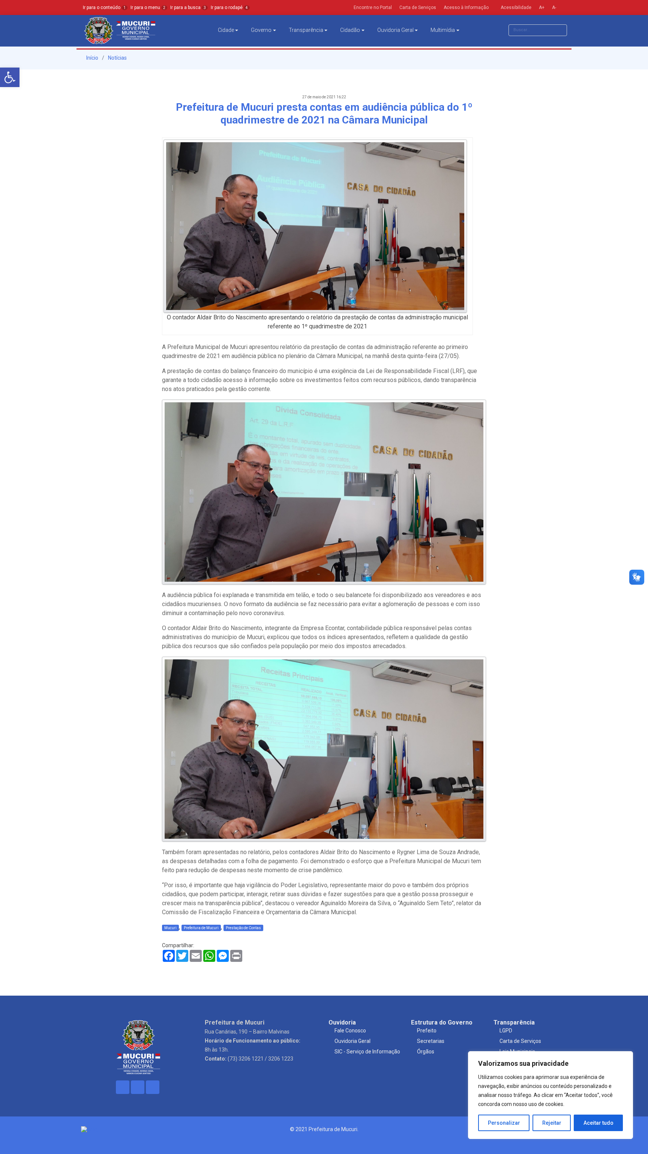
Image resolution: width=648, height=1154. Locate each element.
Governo (261, 30)
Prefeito (426, 1030)
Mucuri (170, 928)
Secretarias (430, 1041)
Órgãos (425, 1051)
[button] (10, 77)
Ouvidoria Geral (395, 30)
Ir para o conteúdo (104, 7)
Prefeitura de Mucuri (201, 928)
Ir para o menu (147, 7)
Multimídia (442, 30)
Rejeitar (551, 1123)
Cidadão (350, 30)
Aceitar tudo (599, 1123)
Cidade (226, 30)
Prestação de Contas (243, 928)
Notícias (117, 58)
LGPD (506, 1030)
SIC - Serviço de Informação (367, 1051)
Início (91, 58)
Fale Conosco (350, 1030)
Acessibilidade (515, 7)
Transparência (306, 30)
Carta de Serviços (520, 1041)
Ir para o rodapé (229, 7)
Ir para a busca (188, 7)
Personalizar (504, 1123)
